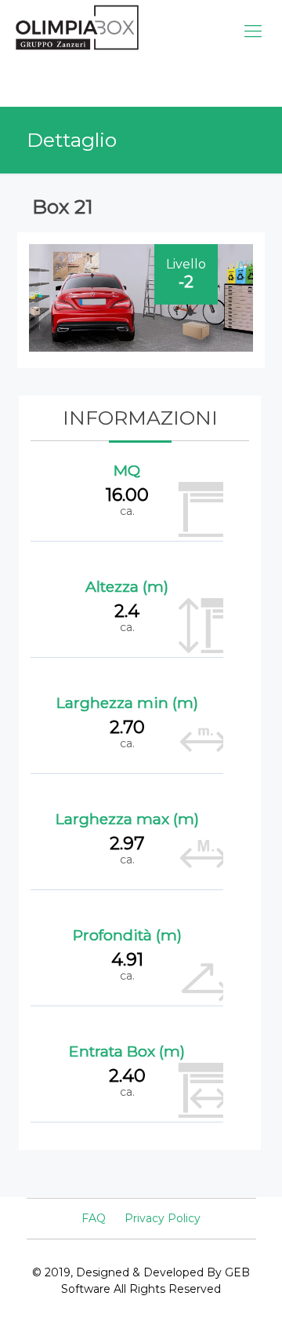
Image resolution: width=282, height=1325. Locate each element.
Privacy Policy (163, 1218)
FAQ (93, 1218)
